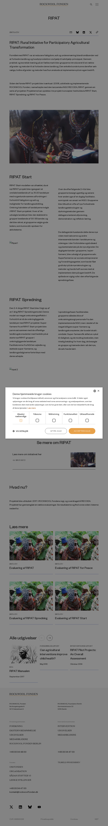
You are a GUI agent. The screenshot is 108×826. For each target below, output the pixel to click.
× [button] (98, 391)
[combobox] (94, 391)
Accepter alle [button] (82, 431)
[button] (20, 431)
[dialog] (54, 413)
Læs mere (32, 408)
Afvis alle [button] (56, 431)
